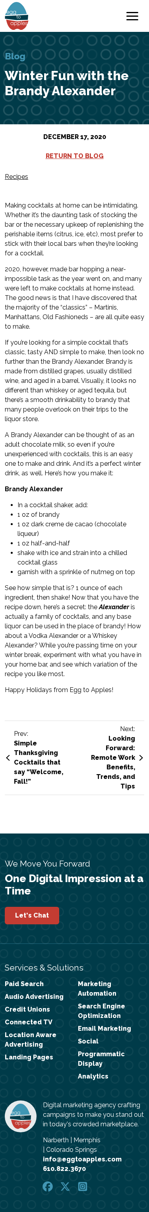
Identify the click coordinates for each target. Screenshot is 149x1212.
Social (88, 1041)
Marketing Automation (97, 988)
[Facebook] (48, 1186)
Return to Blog (75, 156)
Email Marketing (104, 1028)
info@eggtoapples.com (82, 1159)
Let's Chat (32, 915)
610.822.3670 (64, 1169)
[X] (66, 1186)
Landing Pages (29, 1057)
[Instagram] (82, 1186)
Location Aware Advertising (30, 1039)
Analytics (93, 1076)
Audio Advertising (34, 996)
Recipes (16, 176)
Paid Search (24, 984)
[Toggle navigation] (132, 16)
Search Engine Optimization (101, 1011)
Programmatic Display (101, 1058)
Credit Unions (27, 1009)
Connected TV (28, 1022)
